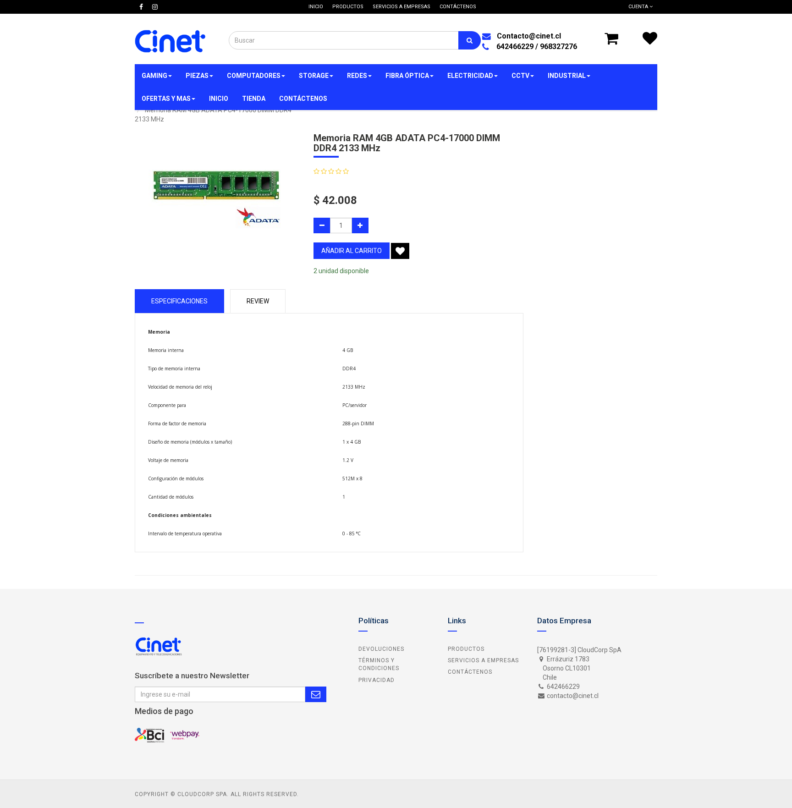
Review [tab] (258, 301)
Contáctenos (470, 672)
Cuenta (638, 7)
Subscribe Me (315, 694)
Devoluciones (381, 649)
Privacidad (376, 680)
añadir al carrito (351, 250)
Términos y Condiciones (378, 664)
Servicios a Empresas (483, 660)
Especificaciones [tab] (179, 301)
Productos (466, 649)
